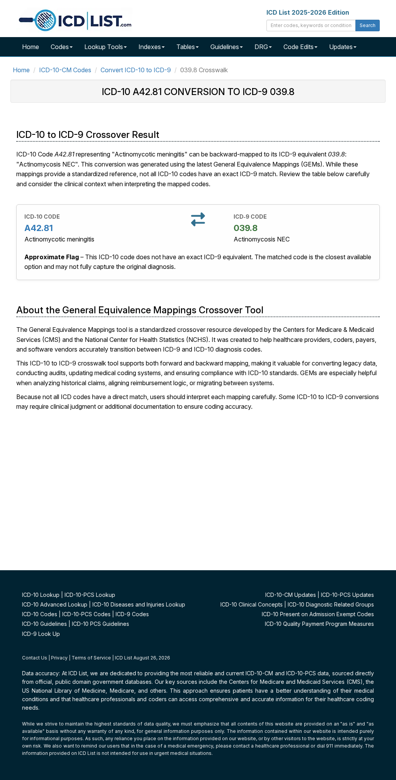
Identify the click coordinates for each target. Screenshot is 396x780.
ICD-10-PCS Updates (347, 594)
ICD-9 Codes (132, 614)
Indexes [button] (149, 47)
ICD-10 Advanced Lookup (54, 604)
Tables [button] (185, 47)
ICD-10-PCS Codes (86, 614)
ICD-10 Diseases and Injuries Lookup (138, 604)
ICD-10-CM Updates (290, 594)
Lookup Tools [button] (103, 47)
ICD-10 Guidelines (44, 623)
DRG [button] (261, 47)
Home (30, 47)
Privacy (59, 658)
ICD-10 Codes (39, 614)
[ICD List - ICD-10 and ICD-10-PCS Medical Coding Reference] (74, 19)
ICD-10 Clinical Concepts (251, 604)
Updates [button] (341, 47)
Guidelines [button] (224, 47)
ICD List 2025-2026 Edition (307, 12)
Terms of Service (91, 658)
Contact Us (34, 658)
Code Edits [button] (298, 47)
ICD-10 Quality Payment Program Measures (319, 623)
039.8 (246, 228)
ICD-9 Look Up (41, 633)
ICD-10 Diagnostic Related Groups (331, 604)
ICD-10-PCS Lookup (90, 594)
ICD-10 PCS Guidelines (100, 623)
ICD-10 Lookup (41, 594)
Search (368, 25)
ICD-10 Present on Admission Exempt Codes (318, 614)
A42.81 (38, 228)
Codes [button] (60, 47)
